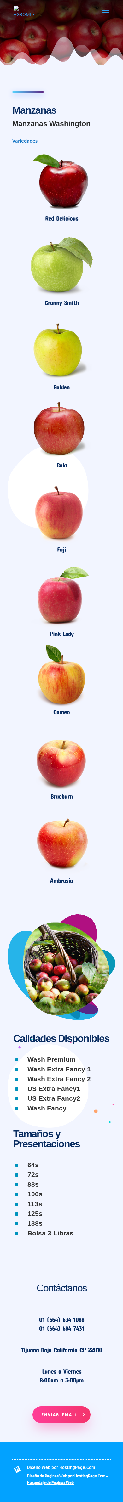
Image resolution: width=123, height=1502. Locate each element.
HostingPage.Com (89, 1476)
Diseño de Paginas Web (47, 1476)
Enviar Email (59, 1414)
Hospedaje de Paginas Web (50, 1483)
